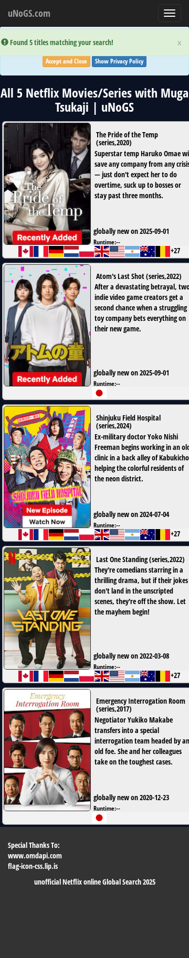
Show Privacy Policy (119, 61)
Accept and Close (66, 61)
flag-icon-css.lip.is (33, 866)
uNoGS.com (29, 13)
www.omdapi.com (35, 855)
